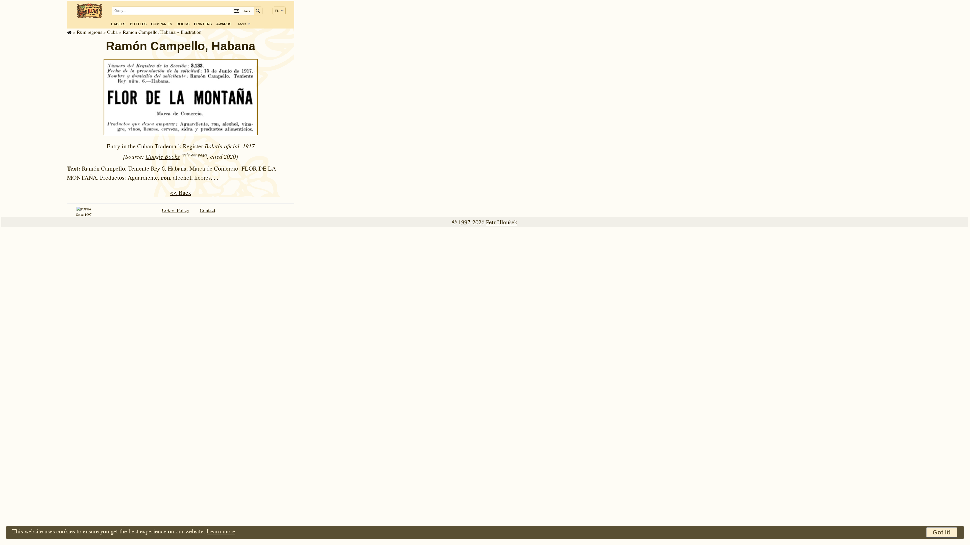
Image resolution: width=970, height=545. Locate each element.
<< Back (180, 192)
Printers (203, 24)
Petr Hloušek (501, 222)
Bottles (138, 24)
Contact (207, 210)
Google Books (163, 156)
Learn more (221, 531)
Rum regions (89, 32)
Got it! (942, 532)
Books (183, 24)
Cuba (112, 32)
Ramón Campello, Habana (149, 32)
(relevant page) (194, 155)
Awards (223, 24)
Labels (118, 24)
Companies (161, 24)
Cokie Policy (175, 210)
